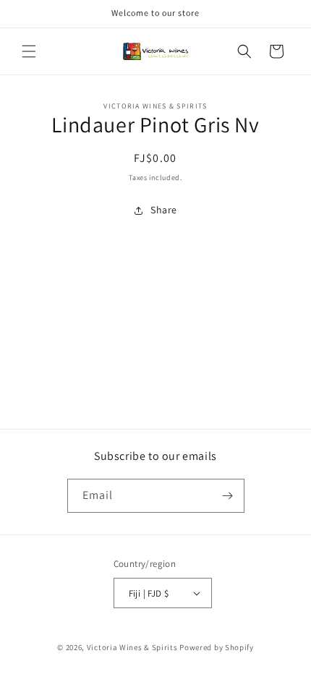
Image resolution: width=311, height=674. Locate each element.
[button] (29, 51)
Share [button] (163, 209)
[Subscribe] (228, 496)
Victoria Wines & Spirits (132, 647)
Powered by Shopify (216, 647)
